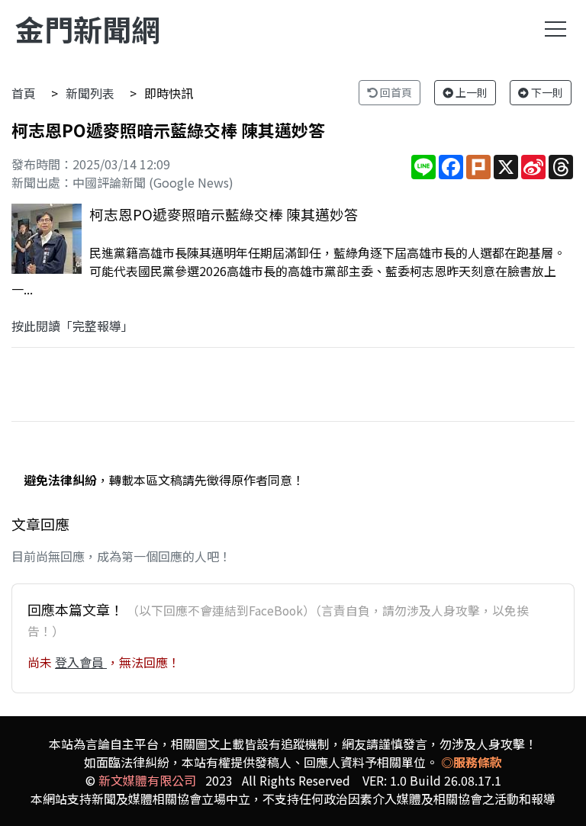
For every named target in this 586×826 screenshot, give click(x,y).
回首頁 (395, 92)
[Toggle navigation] (555, 29)
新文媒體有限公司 (147, 780)
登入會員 (81, 662)
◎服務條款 (471, 762)
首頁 (23, 93)
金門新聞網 (87, 29)
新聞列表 (90, 93)
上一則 (470, 92)
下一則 (546, 92)
